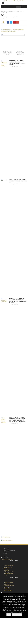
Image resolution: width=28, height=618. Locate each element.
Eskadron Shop (8, 567)
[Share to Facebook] (8, 22)
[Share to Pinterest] (14, 22)
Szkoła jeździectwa (9, 585)
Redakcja (5, 17)
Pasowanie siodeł (8, 573)
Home (2, 11)
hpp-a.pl (6, 568)
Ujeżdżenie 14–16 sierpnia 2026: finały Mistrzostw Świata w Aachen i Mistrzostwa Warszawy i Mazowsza (18, 300)
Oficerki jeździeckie (9, 572)
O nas (5, 553)
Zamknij (8, 614)
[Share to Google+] (17, 22)
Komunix (6, 570)
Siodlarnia (6, 584)
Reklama (6, 549)
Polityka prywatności (9, 550)
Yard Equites (7, 588)
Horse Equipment (8, 582)
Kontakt (6, 552)
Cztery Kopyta (7, 590)
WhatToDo (7, 587)
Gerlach (6, 575)
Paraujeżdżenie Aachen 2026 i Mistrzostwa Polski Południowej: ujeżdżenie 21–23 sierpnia (17, 62)
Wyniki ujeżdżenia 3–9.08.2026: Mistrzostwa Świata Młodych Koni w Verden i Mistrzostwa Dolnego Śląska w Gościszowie (17, 419)
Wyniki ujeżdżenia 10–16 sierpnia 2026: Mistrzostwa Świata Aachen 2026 (18, 181)
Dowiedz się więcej (17, 614)
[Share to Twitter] (11, 22)
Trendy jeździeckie (9, 565)
